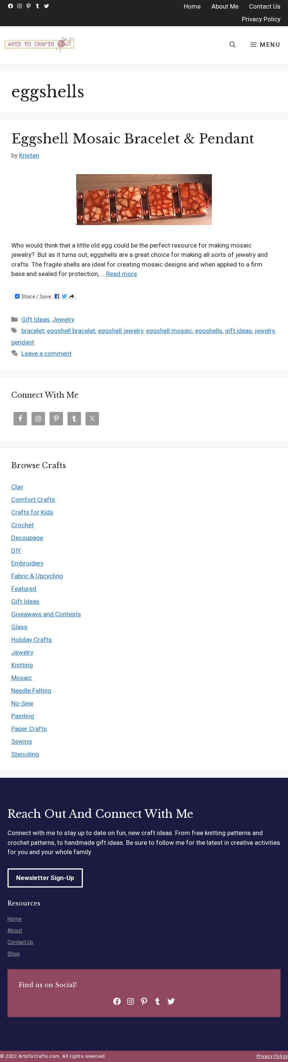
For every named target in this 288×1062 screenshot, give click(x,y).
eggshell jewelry (120, 330)
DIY (16, 550)
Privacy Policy (272, 1056)
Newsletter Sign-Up (45, 878)
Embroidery (27, 563)
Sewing (21, 741)
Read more (121, 273)
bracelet (32, 330)
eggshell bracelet (71, 330)
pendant (22, 342)
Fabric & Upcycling (37, 576)
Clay (17, 487)
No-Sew (22, 703)
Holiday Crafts (31, 639)
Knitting (22, 665)
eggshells (208, 330)
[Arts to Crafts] (40, 45)
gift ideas (238, 330)
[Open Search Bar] (232, 45)
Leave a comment (46, 353)
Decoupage (27, 537)
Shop (14, 954)
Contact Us (20, 942)
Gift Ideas (35, 319)
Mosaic (21, 678)
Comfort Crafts (33, 499)
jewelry (264, 330)
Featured (23, 588)
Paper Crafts (29, 728)
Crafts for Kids (32, 512)
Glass (19, 627)
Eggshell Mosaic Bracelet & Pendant (132, 139)
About (15, 931)
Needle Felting (31, 690)
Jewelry (63, 319)
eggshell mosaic (169, 330)
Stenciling (25, 754)
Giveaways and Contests (46, 614)
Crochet (22, 525)
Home (15, 919)
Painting (22, 716)
